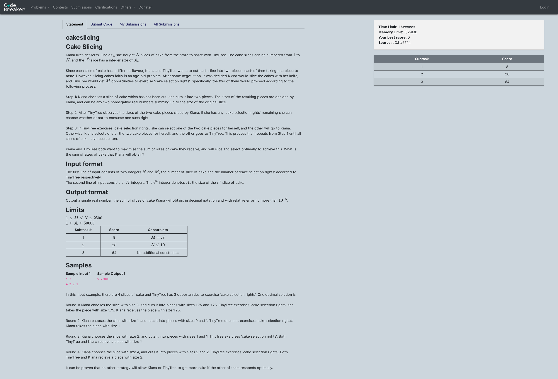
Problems (38, 7)
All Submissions (166, 24)
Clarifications (106, 7)
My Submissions (133, 24)
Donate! (145, 7)
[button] (48, 7)
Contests (60, 7)
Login (544, 7)
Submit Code (101, 24)
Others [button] (127, 7)
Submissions (81, 7)
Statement (74, 24)
